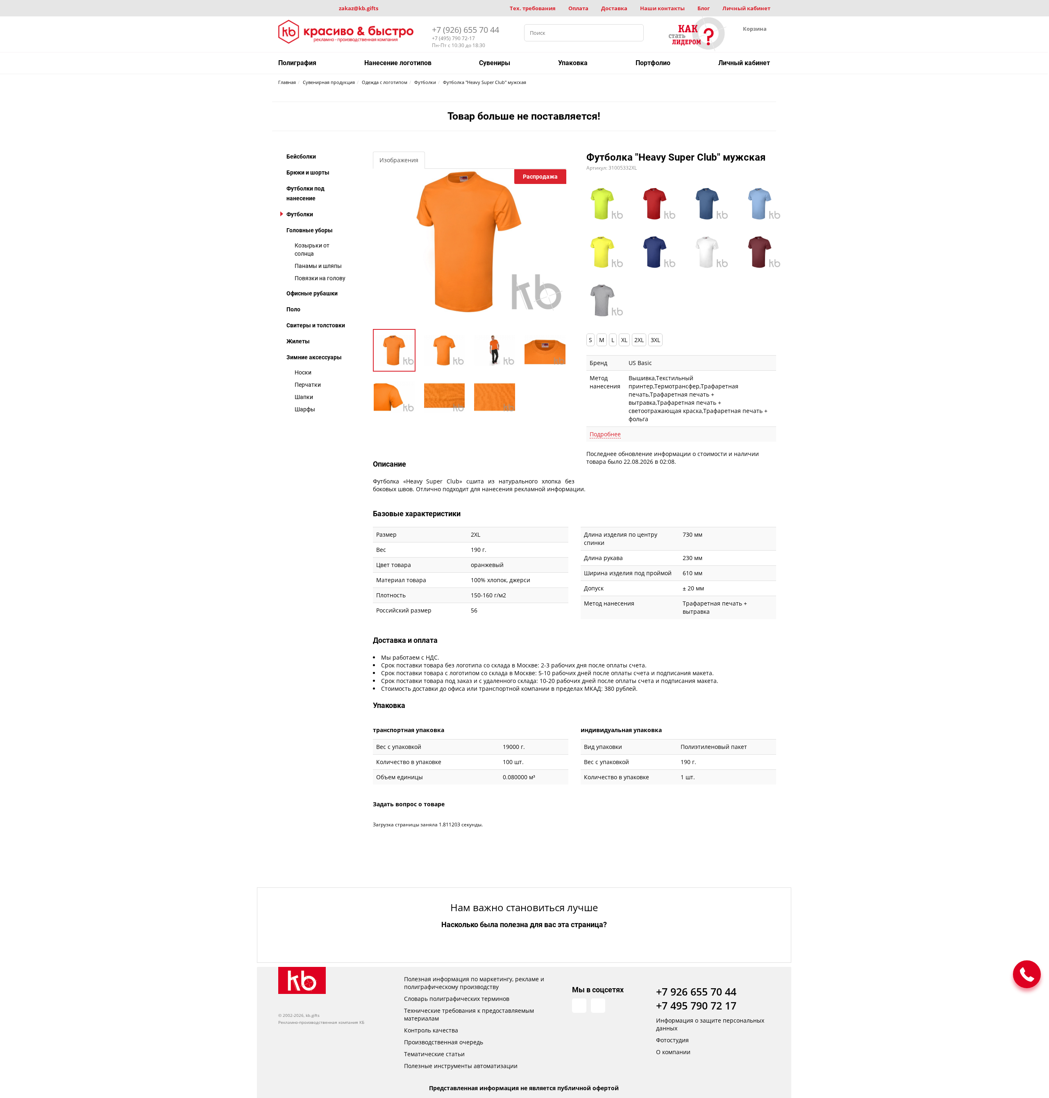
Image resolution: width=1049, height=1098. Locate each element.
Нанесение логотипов (397, 63)
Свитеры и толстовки (315, 325)
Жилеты (298, 341)
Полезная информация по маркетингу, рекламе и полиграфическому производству (474, 983)
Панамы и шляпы (318, 266)
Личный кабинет (746, 8)
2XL (639, 340)
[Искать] (635, 32)
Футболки (299, 214)
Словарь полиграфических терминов (456, 999)
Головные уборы (309, 230)
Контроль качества (431, 1030)
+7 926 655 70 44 (696, 991)
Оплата (578, 8)
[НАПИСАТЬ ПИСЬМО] (1027, 974)
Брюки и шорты (307, 172)
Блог (703, 8)
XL (624, 340)
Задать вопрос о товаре (409, 804)
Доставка (614, 8)
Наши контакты (662, 8)
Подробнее (605, 434)
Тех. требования (533, 8)
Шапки (304, 397)
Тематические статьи (434, 1054)
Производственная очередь (443, 1042)
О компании (673, 1052)
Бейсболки (301, 156)
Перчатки (308, 384)
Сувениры (494, 63)
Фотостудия (672, 1040)
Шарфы (305, 409)
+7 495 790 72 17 (696, 1005)
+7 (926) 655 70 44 (465, 29)
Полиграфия (297, 63)
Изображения (398, 160)
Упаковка (573, 63)
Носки (303, 372)
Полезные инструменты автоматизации (461, 1066)
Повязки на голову (320, 278)
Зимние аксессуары (314, 357)
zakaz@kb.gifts (358, 8)
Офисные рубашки (312, 293)
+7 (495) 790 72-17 (453, 38)
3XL (655, 340)
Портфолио (653, 63)
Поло (293, 309)
